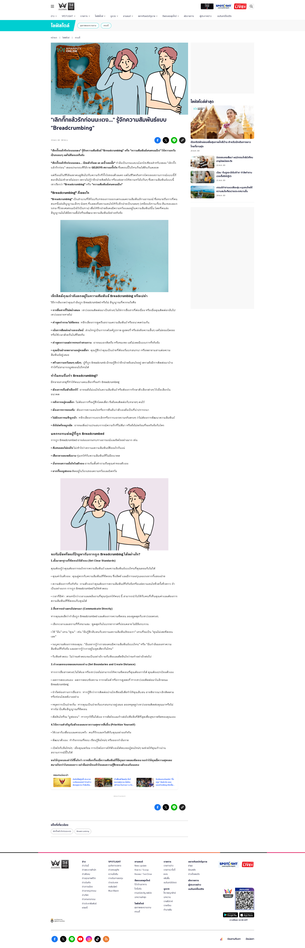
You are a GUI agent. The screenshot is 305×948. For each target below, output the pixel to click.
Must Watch (113, 890)
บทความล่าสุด (140, 897)
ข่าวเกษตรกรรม (88, 899)
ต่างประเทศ (113, 882)
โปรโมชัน (138, 888)
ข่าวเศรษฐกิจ (113, 869)
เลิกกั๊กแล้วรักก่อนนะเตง (62, 831)
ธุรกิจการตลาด (114, 865)
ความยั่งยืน (113, 874)
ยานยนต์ (127, 16)
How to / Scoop (142, 869)
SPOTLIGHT (67, 16)
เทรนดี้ (106, 25)
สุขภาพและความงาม (88, 25)
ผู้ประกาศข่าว (206, 16)
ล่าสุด (190, 865)
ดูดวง (113, 16)
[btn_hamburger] (52, 6)
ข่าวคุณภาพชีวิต (89, 878)
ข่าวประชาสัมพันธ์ (89, 903)
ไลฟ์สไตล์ (99, 16)
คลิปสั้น (167, 878)
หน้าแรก (54, 37)
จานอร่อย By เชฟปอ (143, 892)
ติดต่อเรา (250, 939)
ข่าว (52, 16)
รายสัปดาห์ (168, 901)
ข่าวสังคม (86, 874)
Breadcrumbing (83, 831)
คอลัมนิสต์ (112, 886)
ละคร (166, 874)
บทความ (167, 897)
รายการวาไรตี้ (169, 869)
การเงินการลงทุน (115, 878)
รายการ (84, 16)
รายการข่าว (168, 865)
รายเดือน (167, 905)
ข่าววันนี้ (85, 865)
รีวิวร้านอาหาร (141, 884)
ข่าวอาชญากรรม (89, 890)
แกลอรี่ (85, 907)
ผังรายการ (189, 16)
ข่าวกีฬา (85, 895)
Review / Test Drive (143, 874)
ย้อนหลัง (192, 869)
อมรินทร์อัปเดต (170, 882)
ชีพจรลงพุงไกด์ (170, 16)
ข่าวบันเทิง (86, 882)
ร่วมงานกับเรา (234, 939)
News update (140, 865)
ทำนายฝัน (168, 909)
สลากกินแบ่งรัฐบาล (146, 16)
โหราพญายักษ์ (170, 892)
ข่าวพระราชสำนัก (89, 869)
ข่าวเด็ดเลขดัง (194, 874)
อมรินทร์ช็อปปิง (224, 16)
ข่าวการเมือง (87, 886)
